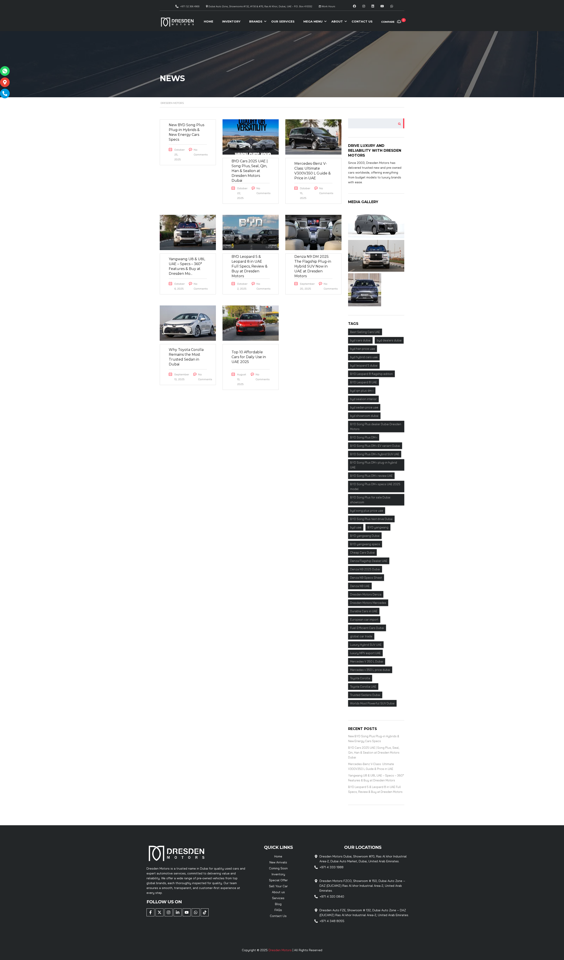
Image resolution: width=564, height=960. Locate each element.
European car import (364, 619)
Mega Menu (313, 21)
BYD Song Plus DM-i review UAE (371, 475)
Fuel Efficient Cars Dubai (367, 628)
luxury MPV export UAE (365, 653)
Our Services (283, 21)
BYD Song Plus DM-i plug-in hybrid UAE (373, 465)
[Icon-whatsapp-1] (5, 71)
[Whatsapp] (196, 912)
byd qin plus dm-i (361, 390)
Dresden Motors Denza (365, 594)
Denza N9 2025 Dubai (365, 569)
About (337, 21)
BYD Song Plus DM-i (363, 437)
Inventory (231, 21)
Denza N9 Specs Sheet (366, 577)
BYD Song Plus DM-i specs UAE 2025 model (375, 486)
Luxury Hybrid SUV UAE (366, 644)
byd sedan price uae (364, 407)
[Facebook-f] (150, 912)
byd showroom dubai (364, 415)
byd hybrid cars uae (364, 357)
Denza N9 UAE (360, 586)
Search (398, 123)
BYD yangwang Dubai (365, 535)
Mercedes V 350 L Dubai (366, 661)
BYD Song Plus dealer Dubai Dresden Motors (375, 426)
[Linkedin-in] (178, 912)
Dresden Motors (281, 950)
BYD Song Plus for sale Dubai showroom (370, 500)
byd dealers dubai (389, 340)
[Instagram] (169, 912)
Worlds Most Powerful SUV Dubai (372, 703)
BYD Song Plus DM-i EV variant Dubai (375, 445)
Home (208, 21)
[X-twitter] (159, 912)
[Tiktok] (205, 912)
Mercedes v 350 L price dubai (370, 670)
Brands (255, 21)
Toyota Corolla (360, 678)
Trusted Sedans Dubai (365, 695)
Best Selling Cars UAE (365, 332)
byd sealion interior (363, 399)
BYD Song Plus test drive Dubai (371, 519)
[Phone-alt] (5, 93)
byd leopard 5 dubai (364, 365)
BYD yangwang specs (365, 544)
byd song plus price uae (366, 510)
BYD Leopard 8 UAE (363, 382)
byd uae (355, 527)
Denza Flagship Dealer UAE (368, 561)
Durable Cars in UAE (363, 611)
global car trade (361, 636)
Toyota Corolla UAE (363, 686)
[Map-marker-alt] (5, 82)
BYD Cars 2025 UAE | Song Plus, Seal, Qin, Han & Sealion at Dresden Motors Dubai (373, 752)
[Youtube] (187, 912)
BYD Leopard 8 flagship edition (371, 374)
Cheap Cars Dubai (362, 552)
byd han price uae (362, 348)
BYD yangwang (377, 527)
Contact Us (362, 21)
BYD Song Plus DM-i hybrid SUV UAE (374, 454)
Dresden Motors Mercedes (368, 602)
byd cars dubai (360, 340)
